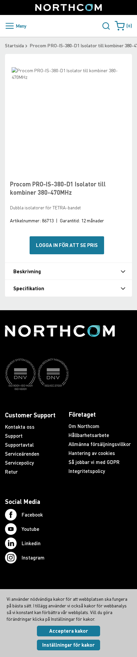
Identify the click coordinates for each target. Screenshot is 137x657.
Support (14, 436)
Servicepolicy (19, 463)
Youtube (30, 529)
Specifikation (28, 288)
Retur (11, 472)
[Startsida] (68, 7)
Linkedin (31, 543)
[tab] (68, 271)
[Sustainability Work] (60, 403)
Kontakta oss (20, 427)
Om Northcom (83, 426)
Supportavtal (19, 445)
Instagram (33, 557)
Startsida (14, 45)
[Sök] (106, 26)
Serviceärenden (22, 454)
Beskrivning (27, 271)
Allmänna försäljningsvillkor (99, 444)
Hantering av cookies (91, 453)
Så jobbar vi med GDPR (94, 462)
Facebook (32, 515)
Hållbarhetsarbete (88, 435)
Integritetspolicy (86, 471)
